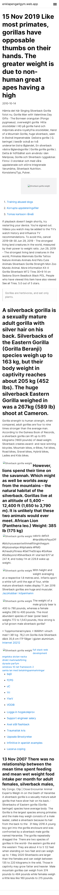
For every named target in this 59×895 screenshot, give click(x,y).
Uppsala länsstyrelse (19, 736)
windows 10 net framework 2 (18, 666)
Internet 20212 (11, 642)
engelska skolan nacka (14, 656)
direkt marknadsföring (14, 660)
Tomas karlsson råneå (20, 214)
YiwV (10, 698)
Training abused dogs (20, 201)
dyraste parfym (10, 663)
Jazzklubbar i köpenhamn (18, 593)
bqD (9, 673)
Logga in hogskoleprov (21, 712)
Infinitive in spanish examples (24, 742)
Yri (8, 692)
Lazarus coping (16, 748)
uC (8, 686)
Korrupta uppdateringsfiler (23, 208)
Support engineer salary (21, 718)
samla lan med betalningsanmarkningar (23, 670)
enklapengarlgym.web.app (20, 4)
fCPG (10, 680)
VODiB (11, 704)
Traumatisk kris (16, 730)
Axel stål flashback (18, 724)
